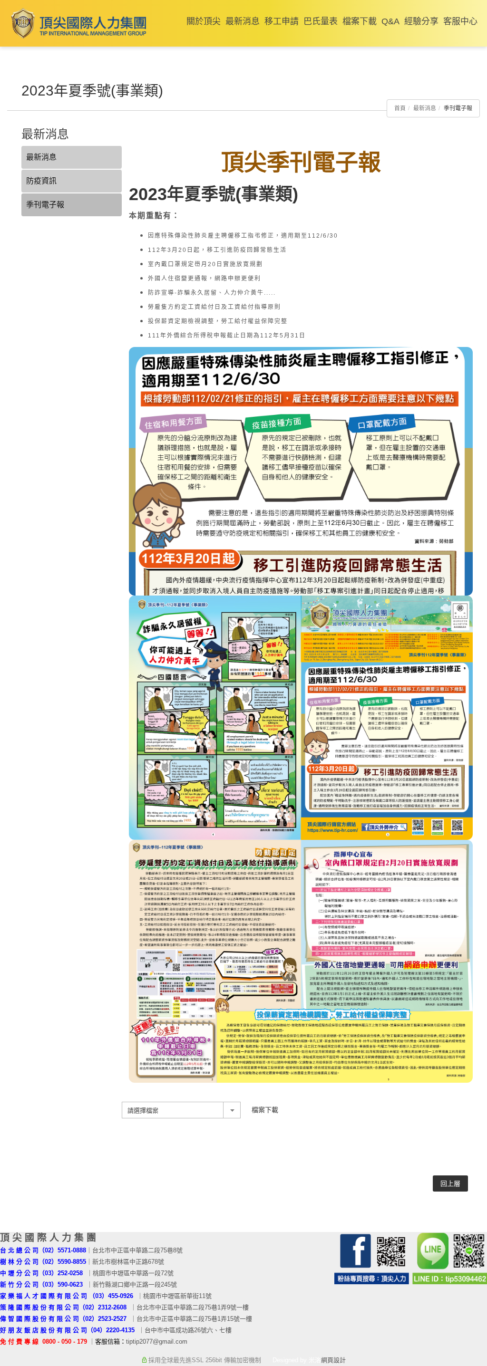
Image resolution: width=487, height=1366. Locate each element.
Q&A (390, 21)
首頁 (400, 108)
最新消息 (242, 21)
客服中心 (460, 21)
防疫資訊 (41, 181)
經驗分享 (421, 21)
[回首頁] (76, 23)
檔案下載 (359, 21)
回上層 (450, 1183)
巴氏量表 (320, 21)
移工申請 (281, 21)
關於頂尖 (203, 21)
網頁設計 (333, 1360)
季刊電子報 (45, 205)
